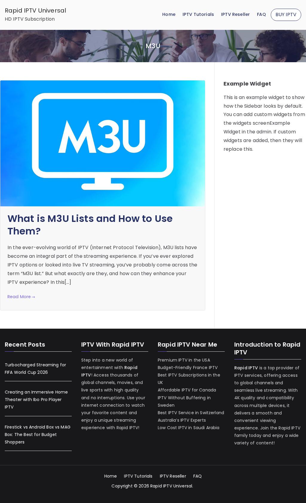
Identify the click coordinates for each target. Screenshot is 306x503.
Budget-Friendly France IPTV (188, 368)
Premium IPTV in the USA (184, 360)
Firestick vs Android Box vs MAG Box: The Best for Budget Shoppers (38, 434)
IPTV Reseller (235, 14)
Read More (19, 297)
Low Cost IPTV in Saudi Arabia (189, 428)
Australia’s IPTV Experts (182, 420)
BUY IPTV (286, 14)
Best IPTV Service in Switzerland (191, 413)
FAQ (261, 14)
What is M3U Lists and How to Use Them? (90, 225)
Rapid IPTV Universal (35, 10)
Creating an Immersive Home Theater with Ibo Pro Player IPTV (36, 399)
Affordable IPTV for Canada (187, 390)
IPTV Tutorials (198, 14)
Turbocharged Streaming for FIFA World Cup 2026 (35, 368)
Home (168, 14)
